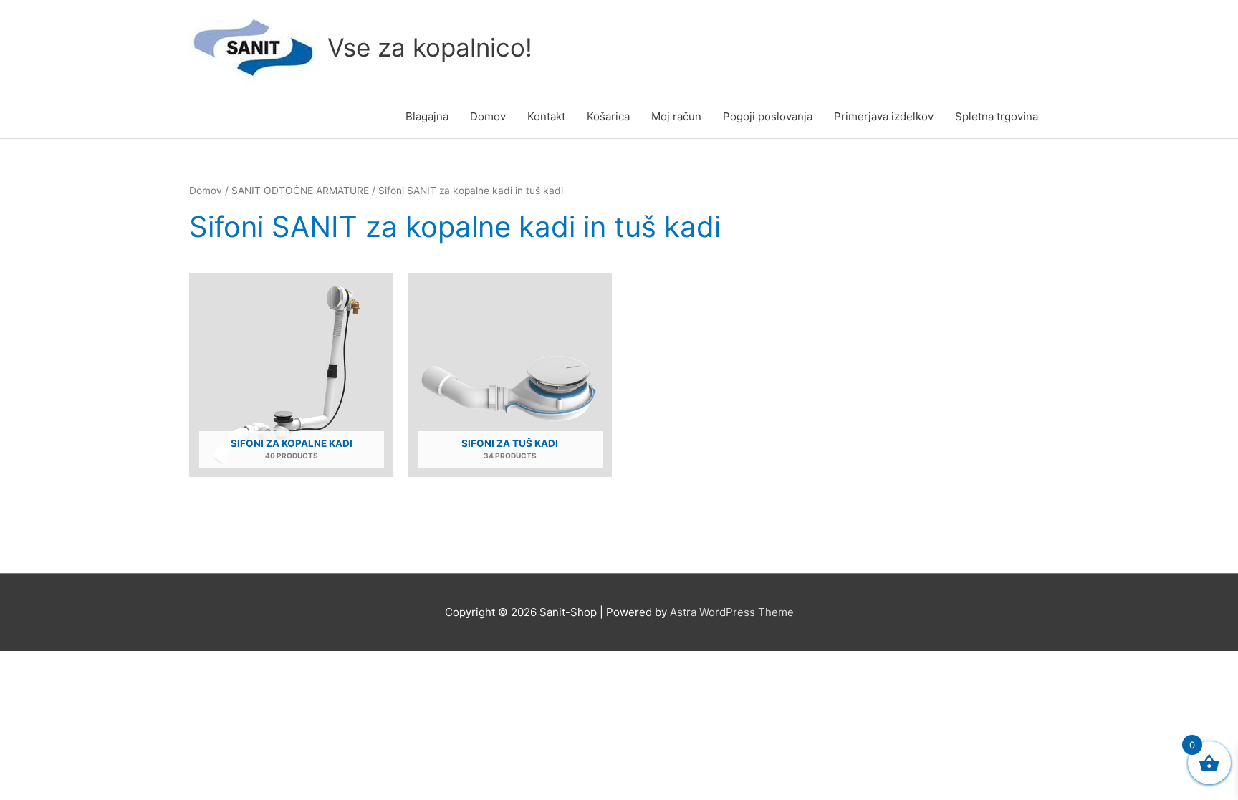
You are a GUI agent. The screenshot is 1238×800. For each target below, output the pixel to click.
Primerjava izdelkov (884, 116)
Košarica (608, 116)
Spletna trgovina (996, 116)
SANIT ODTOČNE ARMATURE (300, 190)
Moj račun (676, 116)
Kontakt (546, 116)
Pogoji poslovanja (767, 116)
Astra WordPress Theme (732, 612)
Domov (488, 116)
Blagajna (427, 116)
